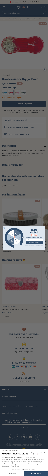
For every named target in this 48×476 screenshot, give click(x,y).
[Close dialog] (4, 228)
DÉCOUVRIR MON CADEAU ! (34, 242)
